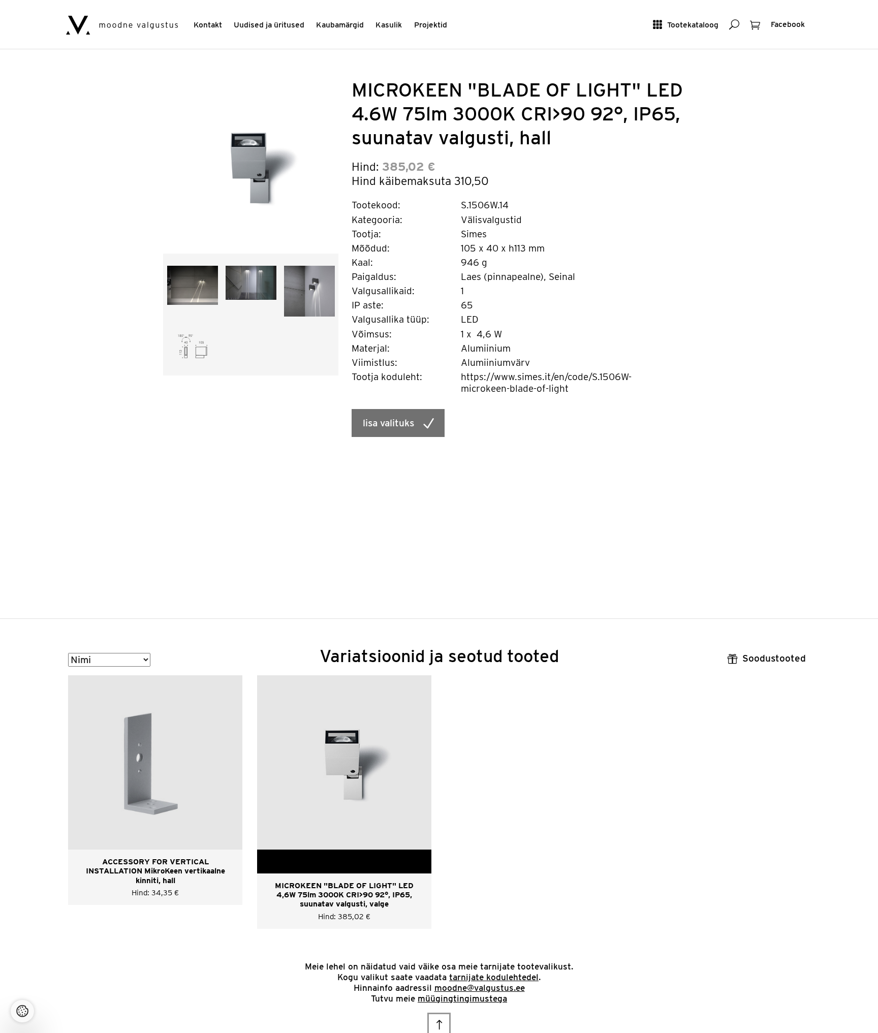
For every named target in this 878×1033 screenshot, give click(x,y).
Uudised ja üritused (269, 24)
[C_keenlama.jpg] (309, 290)
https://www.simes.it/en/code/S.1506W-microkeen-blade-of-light (546, 382)
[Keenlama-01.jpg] (251, 282)
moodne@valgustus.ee (479, 988)
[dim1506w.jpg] (192, 345)
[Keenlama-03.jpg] (192, 284)
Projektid (430, 24)
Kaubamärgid (340, 24)
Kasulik (388, 24)
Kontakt (208, 24)
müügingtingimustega (462, 998)
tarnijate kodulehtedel (494, 977)
